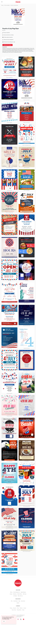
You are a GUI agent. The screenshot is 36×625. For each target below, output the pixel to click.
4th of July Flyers (7, 5)
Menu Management (16, 592)
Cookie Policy (6, 618)
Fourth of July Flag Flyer (14, 5)
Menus (2, 5)
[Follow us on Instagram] (18, 619)
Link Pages (15, 595)
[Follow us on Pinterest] (23, 619)
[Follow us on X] (21, 619)
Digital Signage (23, 592)
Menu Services (20, 595)
